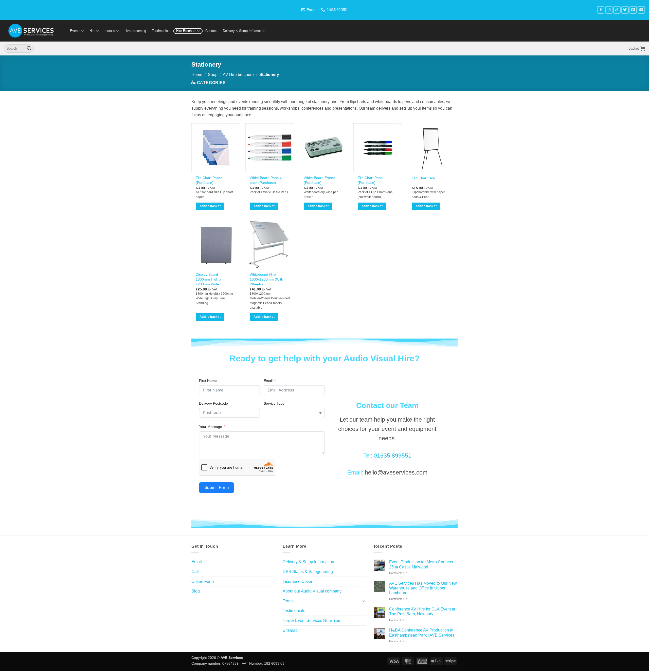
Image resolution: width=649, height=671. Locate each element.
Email (268, 381)
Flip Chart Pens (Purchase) (370, 180)
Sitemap (290, 630)
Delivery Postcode (213, 403)
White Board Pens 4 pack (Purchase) (266, 180)
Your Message (210, 427)
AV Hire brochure (238, 74)
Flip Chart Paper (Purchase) (209, 180)
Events (75, 31)
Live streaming (135, 31)
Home (196, 74)
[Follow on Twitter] (625, 9)
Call (195, 571)
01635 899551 (392, 455)
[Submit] (29, 48)
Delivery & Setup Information (244, 31)
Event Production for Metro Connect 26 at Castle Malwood (421, 564)
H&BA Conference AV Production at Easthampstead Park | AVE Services (421, 632)
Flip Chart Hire (423, 178)
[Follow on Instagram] (608, 9)
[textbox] (294, 413)
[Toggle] (363, 601)
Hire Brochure (186, 31)
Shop (213, 74)
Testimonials (161, 31)
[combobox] (294, 413)
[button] (636, 48)
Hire (92, 31)
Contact (211, 31)
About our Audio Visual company (312, 591)
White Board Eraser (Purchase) (319, 180)
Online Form (202, 581)
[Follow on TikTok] (617, 9)
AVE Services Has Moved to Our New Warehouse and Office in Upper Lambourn (423, 588)
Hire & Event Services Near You (311, 620)
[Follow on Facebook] (600, 9)
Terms (288, 601)
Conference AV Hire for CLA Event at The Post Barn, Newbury (422, 611)
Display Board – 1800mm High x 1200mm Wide (208, 279)
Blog (195, 591)
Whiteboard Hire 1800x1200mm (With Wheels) (266, 279)
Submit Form (216, 487)
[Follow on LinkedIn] (633, 9)
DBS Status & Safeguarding (308, 571)
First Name (208, 381)
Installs (109, 31)
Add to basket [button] (210, 206)
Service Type (274, 403)
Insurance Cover (297, 581)
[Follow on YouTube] (641, 9)
